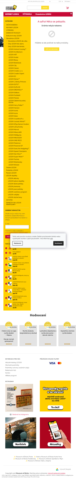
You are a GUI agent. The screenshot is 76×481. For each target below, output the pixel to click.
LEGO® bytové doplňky (15, 181)
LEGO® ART (12, 55)
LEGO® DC (11, 76)
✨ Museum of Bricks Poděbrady (23, 459)
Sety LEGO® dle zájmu (15, 44)
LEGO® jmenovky (13, 186)
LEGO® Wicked (13, 165)
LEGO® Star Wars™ (14, 154)
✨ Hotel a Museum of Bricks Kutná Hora (47, 457)
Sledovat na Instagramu (20, 414)
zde (51, 238)
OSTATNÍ (8, 200)
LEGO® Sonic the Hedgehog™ (18, 148)
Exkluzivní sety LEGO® (13, 36)
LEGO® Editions (13, 92)
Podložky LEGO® (11, 170)
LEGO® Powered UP (15, 146)
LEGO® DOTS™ (13, 84)
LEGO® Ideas (12, 116)
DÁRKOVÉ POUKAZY (12, 33)
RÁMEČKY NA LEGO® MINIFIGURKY (12, 203)
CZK (59, 1)
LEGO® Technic (13, 159)
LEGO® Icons (12, 113)
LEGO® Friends (13, 98)
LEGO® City (12, 65)
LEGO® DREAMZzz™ (15, 90)
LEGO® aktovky (12, 178)
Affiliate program (10, 375)
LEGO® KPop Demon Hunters (18, 124)
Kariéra (7, 373)
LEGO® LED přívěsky (15, 127)
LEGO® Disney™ (13, 79)
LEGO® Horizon (13, 108)
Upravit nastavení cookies (56, 473)
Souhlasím (58, 243)
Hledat (44, 7)
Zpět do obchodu (51, 49)
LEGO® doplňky (10, 175)
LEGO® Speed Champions (17, 151)
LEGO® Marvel (13, 129)
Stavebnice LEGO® (12, 38)
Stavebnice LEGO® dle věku (17, 41)
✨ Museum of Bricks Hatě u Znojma (37, 461)
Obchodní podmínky (11, 365)
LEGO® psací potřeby (14, 189)
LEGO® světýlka (12, 195)
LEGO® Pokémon (14, 143)
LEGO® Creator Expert (15, 73)
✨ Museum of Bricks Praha (22, 457)
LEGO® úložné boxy (14, 197)
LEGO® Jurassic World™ (16, 121)
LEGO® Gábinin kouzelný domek (16, 101)
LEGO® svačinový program (16, 192)
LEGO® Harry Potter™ (15, 105)
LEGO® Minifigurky (14, 135)
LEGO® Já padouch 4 (15, 119)
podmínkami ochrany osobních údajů (16, 232)
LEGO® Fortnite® (14, 95)
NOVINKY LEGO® (11, 27)
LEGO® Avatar (13, 57)
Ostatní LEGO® (10, 167)
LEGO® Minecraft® (14, 132)
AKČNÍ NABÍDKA (11, 25)
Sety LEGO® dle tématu (15, 46)
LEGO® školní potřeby (15, 184)
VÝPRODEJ (9, 30)
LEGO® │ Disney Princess (16, 82)
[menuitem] (11, 14)
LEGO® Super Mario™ (15, 157)
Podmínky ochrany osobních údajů (16, 368)
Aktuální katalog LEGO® (35, 1)
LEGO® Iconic (12, 110)
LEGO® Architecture (15, 52)
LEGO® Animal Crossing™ (16, 49)
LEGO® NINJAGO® (14, 138)
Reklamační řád (10, 370)
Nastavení (16, 243)
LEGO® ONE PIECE (14, 140)
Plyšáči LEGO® (10, 173)
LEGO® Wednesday (14, 162)
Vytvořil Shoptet (64, 469)
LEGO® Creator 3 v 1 (15, 71)
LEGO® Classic (13, 68)
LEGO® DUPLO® (13, 87)
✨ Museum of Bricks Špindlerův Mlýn (49, 459)
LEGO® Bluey (12, 60)
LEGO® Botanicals (14, 63)
